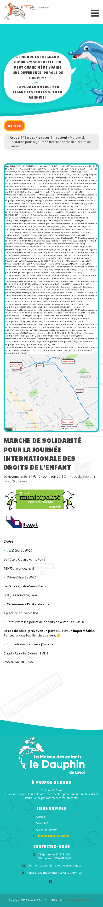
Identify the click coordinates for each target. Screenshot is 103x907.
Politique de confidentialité (79, 900)
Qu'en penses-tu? (46, 829)
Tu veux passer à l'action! (53, 835)
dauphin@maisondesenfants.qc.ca (60, 865)
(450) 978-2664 (62, 854)
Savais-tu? (42, 823)
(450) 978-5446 (62, 858)
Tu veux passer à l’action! (46, 137)
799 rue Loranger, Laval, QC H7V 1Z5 (60, 872)
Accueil (16, 137)
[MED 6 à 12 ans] (26, 11)
